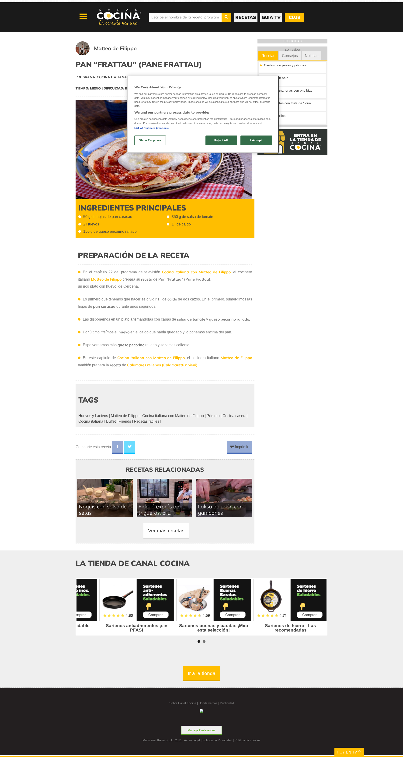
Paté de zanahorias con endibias (288, 90)
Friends (124, 421)
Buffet (111, 421)
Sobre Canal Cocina (182, 703)
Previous (82, 150)
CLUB (294, 17)
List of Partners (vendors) (151, 128)
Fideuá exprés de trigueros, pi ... (159, 509)
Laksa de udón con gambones (220, 509)
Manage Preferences (201, 730)
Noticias (311, 56)
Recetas (268, 56)
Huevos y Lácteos (93, 416)
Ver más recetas (166, 530)
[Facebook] (117, 447)
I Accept (256, 140)
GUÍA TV (271, 17)
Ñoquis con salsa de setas (103, 509)
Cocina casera (234, 416)
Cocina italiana (90, 421)
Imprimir (241, 447)
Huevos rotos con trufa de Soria (287, 103)
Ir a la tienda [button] (201, 673)
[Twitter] (129, 447)
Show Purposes (150, 140)
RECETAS (245, 17)
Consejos (290, 56)
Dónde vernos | (209, 703)
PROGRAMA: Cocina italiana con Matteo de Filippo (122, 77)
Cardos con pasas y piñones (285, 65)
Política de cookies (248, 740)
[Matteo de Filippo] (111, 54)
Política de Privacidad (217, 740)
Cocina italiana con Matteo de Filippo (173, 416)
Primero (213, 416)
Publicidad (227, 703)
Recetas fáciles (146, 421)
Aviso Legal (192, 740)
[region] (203, 114)
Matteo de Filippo (125, 416)
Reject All (221, 140)
